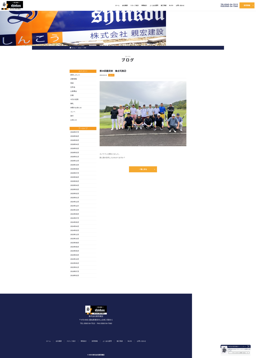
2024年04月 (74, 226)
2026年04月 (74, 144)
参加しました (75, 75)
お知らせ (73, 120)
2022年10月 (74, 259)
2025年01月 (74, 197)
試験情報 (73, 79)
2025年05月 (74, 181)
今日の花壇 (74, 99)
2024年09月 (74, 214)
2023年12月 (74, 234)
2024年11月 (74, 206)
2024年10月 (74, 210)
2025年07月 (74, 173)
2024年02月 (74, 230)
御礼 (72, 103)
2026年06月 (74, 136)
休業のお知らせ (76, 107)
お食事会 (73, 91)
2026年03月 (74, 148)
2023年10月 (74, 238)
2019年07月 (74, 271)
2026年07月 (74, 132)
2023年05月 (74, 251)
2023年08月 (74, 243)
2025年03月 (74, 189)
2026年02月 (74, 152)
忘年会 (72, 87)
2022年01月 (74, 267)
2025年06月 (74, 177)
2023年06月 (74, 247)
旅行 (72, 116)
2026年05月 (74, 140)
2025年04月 (74, 185)
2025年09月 (74, 169)
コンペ (72, 112)
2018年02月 (74, 275)
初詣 (72, 83)
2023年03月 (74, 255)
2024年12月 (74, 202)
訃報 (72, 95)
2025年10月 (74, 165)
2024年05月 (74, 222)
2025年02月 (74, 193)
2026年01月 (74, 157)
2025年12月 (74, 161)
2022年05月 (74, 263)
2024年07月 (74, 218)
